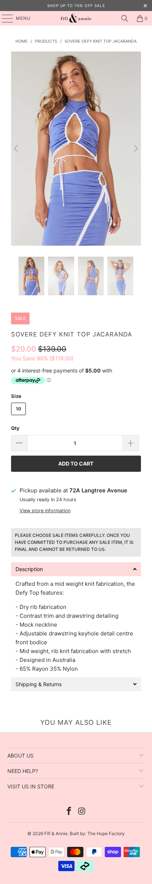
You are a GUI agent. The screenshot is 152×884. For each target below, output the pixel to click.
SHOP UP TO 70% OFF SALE (76, 5)
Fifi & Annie (56, 833)
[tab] (76, 569)
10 (18, 408)
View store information (45, 510)
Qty (15, 428)
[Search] (125, 18)
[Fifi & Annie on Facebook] (69, 812)
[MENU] (4, 18)
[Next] (135, 148)
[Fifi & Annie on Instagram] (81, 812)
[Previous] (17, 148)
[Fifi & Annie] (76, 18)
